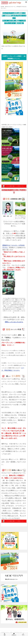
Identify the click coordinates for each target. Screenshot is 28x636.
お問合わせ (14, 634)
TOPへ (23, 634)
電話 (5, 634)
